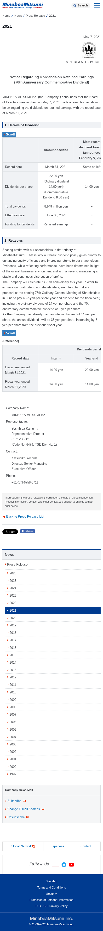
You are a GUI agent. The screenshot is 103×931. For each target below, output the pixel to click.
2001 (13, 759)
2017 (13, 640)
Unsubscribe (16, 817)
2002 (13, 752)
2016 (13, 648)
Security (51, 893)
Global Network (21, 846)
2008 (13, 707)
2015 (13, 655)
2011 (13, 685)
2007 (13, 714)
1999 (13, 774)
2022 (13, 603)
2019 (13, 625)
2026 (13, 573)
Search (83, 5)
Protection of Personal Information (51, 900)
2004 (13, 737)
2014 (13, 662)
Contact (85, 846)
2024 (13, 588)
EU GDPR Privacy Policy (51, 906)
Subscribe (14, 801)
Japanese (57, 846)
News (18, 15)
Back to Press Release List (25, 516)
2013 (13, 670)
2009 (13, 700)
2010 (13, 692)
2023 (13, 595)
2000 (13, 767)
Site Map (51, 881)
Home (6, 15)
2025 (13, 581)
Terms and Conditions (51, 887)
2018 (13, 633)
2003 (13, 744)
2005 (13, 729)
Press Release (35, 15)
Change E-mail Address (23, 809)
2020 (13, 618)
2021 (13, 610)
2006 (13, 722)
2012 (13, 677)
